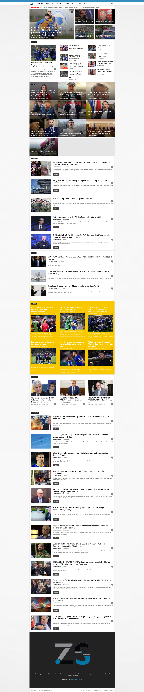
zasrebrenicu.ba (48, 690)
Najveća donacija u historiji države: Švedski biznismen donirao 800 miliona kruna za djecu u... (80, 526)
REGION (34, 158)
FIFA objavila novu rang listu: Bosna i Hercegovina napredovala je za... (42, 309)
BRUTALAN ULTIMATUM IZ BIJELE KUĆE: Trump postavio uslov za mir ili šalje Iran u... (80, 258)
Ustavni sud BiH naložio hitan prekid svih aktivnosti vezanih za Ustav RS (99, 132)
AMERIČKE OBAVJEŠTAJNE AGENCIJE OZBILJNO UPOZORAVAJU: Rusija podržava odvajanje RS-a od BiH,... (76, 74)
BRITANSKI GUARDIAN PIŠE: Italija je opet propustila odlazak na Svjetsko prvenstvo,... (43, 65)
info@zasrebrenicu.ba (76, 679)
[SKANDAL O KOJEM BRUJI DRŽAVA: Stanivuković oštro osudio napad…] (72, 388)
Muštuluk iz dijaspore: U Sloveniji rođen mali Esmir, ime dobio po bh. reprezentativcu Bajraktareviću (82, 163)
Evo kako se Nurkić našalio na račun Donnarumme (71, 308)
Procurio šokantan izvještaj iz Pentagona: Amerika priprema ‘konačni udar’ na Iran (82, 599)
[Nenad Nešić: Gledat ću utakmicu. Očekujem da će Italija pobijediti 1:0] (44, 109)
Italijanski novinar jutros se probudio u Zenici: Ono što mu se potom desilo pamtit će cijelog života (72, 94)
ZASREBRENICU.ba (35, 37)
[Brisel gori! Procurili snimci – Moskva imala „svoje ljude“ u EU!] (38, 290)
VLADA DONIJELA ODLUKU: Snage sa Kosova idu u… (74, 199)
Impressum (105, 690)
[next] (112, 7)
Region (67, 3)
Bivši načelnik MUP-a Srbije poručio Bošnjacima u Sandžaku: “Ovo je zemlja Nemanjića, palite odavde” (81, 236)
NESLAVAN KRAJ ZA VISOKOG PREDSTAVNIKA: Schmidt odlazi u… (100, 400)
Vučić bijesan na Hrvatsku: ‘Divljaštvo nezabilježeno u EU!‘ (77, 217)
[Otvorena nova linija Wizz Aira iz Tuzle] (44, 147)
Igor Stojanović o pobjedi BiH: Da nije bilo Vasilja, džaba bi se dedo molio (43, 132)
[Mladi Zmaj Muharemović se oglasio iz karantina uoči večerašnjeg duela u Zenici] (41, 459)
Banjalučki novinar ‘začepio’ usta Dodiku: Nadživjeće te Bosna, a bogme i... (105, 55)
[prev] (110, 7)
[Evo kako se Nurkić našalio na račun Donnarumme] (72, 321)
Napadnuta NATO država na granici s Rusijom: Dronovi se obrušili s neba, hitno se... (81, 417)
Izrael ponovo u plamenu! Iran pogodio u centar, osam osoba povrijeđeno (78, 472)
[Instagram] (72, 682)
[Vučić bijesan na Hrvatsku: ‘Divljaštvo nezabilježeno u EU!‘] (41, 223)
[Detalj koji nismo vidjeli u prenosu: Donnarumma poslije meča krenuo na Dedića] (84, 32)
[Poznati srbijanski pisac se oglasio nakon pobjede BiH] (92, 48)
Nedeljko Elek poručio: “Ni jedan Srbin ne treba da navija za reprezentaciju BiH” (100, 112)
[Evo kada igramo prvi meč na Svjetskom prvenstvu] (43, 356)
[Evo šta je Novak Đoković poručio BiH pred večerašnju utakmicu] (72, 109)
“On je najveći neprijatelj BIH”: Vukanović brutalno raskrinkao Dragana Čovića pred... (43, 400)
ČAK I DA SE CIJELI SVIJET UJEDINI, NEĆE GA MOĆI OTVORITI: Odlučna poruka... (84, 21)
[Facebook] (68, 682)
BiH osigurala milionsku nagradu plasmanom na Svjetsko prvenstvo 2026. (97, 309)
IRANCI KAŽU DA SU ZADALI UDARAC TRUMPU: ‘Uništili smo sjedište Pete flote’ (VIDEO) (78, 272)
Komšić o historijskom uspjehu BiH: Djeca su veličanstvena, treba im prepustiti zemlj (99, 94)
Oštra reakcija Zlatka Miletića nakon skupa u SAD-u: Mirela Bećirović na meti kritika (82, 581)
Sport (80, 3)
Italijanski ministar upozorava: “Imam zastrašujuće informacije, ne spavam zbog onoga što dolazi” (81, 490)
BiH (53, 3)
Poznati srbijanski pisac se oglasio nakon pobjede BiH (105, 46)
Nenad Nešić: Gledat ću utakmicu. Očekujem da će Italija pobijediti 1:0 (42, 113)
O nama (82, 690)
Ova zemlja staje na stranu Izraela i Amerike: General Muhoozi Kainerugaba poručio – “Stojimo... (79, 545)
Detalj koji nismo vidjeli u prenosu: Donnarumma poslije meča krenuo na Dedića (84, 36)
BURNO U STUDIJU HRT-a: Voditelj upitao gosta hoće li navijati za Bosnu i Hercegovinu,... (80, 508)
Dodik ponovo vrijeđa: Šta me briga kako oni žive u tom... (105, 62)
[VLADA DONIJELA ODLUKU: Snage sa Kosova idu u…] (41, 205)
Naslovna (40, 3)
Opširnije (56, 174)
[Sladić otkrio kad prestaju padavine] (72, 128)
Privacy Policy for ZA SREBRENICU (93, 690)
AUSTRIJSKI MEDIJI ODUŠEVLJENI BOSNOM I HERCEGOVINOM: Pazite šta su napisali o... (76, 48)
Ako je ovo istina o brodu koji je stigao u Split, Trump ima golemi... (80, 180)
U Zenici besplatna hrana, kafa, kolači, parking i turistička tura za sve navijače (58, 7)
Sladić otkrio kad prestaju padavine (71, 133)
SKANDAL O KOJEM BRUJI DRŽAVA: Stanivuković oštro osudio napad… (70, 400)
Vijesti (48, 3)
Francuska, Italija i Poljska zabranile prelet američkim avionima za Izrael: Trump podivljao (80, 436)
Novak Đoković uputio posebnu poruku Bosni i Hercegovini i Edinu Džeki (76, 65)
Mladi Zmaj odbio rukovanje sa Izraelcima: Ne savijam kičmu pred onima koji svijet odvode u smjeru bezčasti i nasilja (46, 31)
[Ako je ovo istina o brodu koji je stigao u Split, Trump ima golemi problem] (41, 186)
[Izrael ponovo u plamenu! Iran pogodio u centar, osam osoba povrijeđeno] (41, 477)
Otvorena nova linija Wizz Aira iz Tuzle (43, 152)
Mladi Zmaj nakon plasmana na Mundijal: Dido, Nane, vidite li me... (72, 344)
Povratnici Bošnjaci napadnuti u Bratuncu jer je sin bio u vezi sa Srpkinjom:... (104, 36)
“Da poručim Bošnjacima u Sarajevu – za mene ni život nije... (105, 71)
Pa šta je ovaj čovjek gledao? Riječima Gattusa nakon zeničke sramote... (100, 344)
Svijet (73, 3)
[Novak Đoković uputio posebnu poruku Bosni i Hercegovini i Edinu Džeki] (64, 66)
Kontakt (87, 3)
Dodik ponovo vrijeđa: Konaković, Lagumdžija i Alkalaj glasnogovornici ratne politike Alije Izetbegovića (82, 617)
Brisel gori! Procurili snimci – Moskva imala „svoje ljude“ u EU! (73, 286)
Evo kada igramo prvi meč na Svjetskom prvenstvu (42, 343)
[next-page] (112, 154)
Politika (59, 3)
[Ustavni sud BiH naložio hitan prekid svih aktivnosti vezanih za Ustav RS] (100, 128)
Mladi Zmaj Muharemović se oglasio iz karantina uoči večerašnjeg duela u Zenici (80, 454)
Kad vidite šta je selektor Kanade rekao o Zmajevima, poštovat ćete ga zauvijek (105, 21)
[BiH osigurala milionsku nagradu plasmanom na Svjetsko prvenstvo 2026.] (100, 323)
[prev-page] (110, 154)
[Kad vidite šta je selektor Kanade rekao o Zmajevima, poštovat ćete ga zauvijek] (105, 16)
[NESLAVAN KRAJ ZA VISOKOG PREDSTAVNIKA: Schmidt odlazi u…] (100, 388)
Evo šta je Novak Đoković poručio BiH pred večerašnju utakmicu (71, 113)
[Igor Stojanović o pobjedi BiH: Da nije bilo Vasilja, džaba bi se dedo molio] (44, 128)
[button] (112, 3)
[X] (76, 682)
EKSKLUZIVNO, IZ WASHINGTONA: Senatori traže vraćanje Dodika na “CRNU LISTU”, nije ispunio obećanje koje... (81, 563)
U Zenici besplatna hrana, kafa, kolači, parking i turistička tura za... (76, 56)
